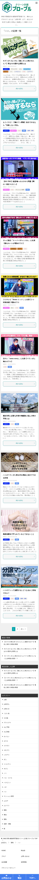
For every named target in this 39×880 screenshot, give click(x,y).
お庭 (5, 699)
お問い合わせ (25, 856)
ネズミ (6, 71)
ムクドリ (30, 71)
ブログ (4, 856)
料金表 (23, 850)
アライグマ (14, 69)
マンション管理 (20, 189)
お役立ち (6, 69)
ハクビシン (17, 71)
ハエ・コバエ (8, 778)
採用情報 (24, 862)
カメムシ (6, 736)
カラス (6, 741)
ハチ (5, 787)
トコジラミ (27, 69)
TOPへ (32, 878)
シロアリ (6, 755)
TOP (20, 838)
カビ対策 (6, 732)
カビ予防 (6, 727)
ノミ (11, 71)
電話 (20, 878)
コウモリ (13, 248)
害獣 (5, 810)
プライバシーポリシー (9, 868)
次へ (22, 629)
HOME (4, 850)
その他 (6, 718)
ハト (24, 71)
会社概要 (4, 862)
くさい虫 (6, 713)
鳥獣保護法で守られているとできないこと (18, 534)
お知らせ (13, 130)
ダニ (20, 69)
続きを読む (19, 88)
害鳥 (24, 130)
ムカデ (6, 801)
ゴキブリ (6, 750)
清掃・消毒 (31, 130)
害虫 (5, 814)
